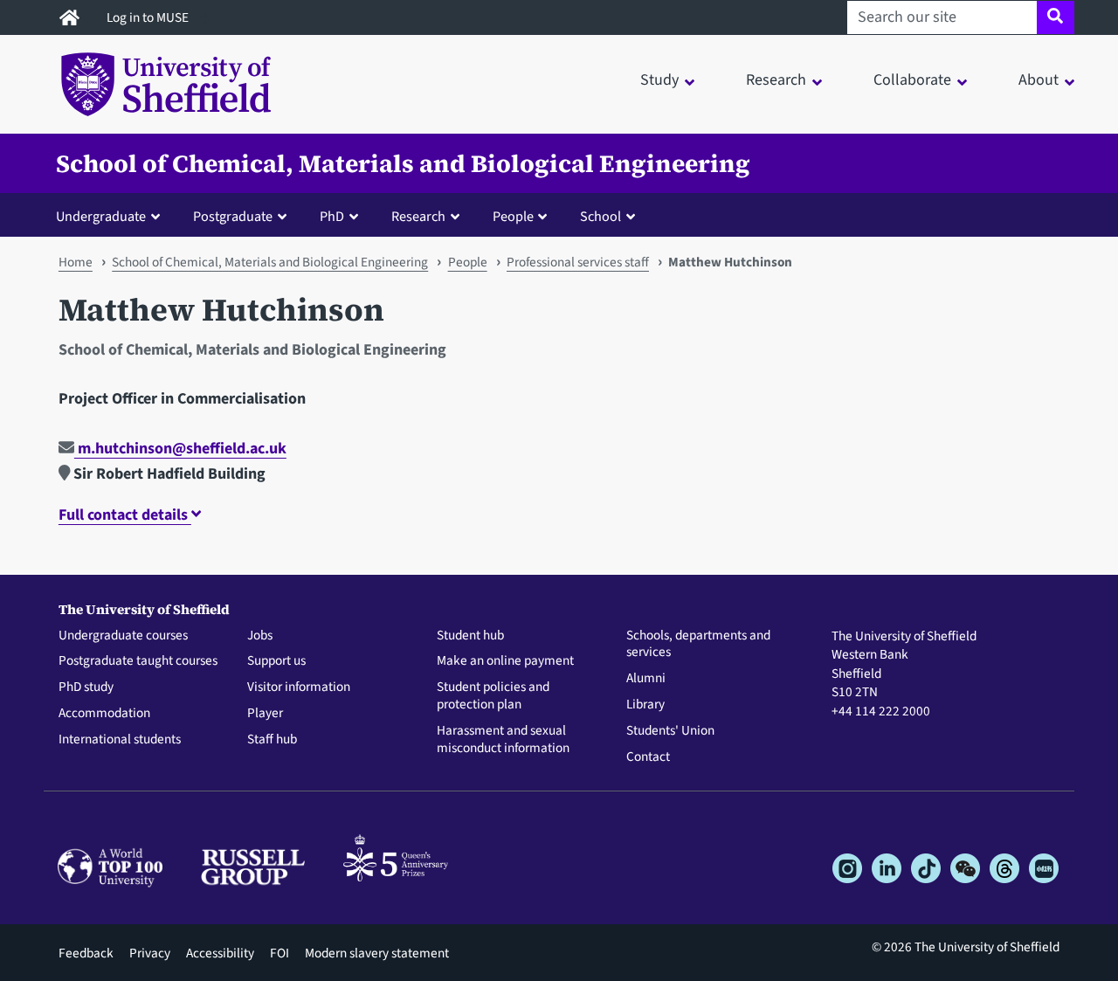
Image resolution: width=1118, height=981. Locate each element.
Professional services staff (578, 262)
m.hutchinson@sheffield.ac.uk (180, 448)
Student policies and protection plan (493, 696)
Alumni (646, 678)
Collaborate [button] (912, 80)
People (467, 262)
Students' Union (670, 731)
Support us (276, 661)
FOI (279, 953)
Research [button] (776, 80)
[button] (112, 216)
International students (120, 740)
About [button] (1038, 80)
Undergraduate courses (123, 636)
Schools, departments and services (698, 644)
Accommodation (104, 713)
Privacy (149, 953)
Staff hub (272, 740)
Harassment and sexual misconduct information (503, 739)
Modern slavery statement (377, 953)
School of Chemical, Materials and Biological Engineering (403, 163)
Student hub (470, 636)
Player (265, 713)
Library (645, 705)
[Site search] (1055, 17)
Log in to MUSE (149, 17)
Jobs (260, 636)
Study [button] (659, 80)
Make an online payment (505, 661)
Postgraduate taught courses (138, 661)
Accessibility (220, 953)
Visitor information (298, 687)
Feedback (86, 953)
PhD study (86, 687)
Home (76, 262)
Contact (648, 757)
